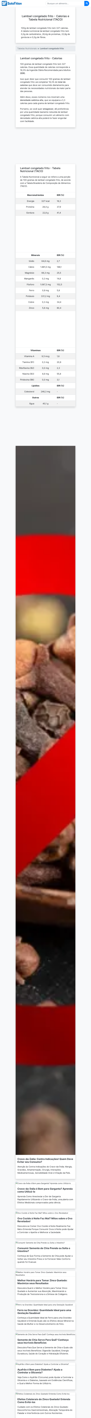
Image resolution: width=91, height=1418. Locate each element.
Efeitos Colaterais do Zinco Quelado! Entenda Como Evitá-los (43, 1401)
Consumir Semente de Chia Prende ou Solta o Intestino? (43, 1249)
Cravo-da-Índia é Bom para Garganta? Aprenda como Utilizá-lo (45, 1190)
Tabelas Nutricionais (27, 48)
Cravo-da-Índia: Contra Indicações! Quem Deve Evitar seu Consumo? (45, 1160)
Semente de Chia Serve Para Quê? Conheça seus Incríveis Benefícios (43, 1341)
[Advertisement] (45, 145)
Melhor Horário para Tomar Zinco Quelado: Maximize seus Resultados (42, 1282)
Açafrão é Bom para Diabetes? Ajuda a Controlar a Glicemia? (39, 1371)
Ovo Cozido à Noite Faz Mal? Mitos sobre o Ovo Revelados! (44, 1220)
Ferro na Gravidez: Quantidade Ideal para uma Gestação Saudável (44, 1311)
